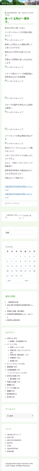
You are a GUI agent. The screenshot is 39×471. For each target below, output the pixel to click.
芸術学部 (9, 443)
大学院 (9, 446)
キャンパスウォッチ (14, 364)
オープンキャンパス (17, 373)
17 (25, 266)
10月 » (27, 280)
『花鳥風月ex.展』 (13, 302)
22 (16, 271)
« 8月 (9, 280)
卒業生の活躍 (11, 382)
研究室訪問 (11, 394)
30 (21, 276)
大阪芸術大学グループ (14, 435)
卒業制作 (13, 358)
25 (30, 271)
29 (16, 276)
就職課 (9, 391)
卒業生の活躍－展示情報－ (16, 311)
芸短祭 (12, 361)
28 (12, 276)
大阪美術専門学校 (12, 448)
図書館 (9, 385)
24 (25, 271)
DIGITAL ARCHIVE (13, 320)
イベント (16, 203)
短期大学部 (10, 437)
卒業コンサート (15, 347)
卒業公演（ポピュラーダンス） (20, 350)
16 (21, 266)
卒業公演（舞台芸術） (17, 355)
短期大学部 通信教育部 (14, 440)
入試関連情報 (11, 370)
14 (12, 266)
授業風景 (10, 367)
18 (30, 266)
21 (12, 271)
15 (16, 266)
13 (8, 266)
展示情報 (13, 379)
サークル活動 (11, 388)
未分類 (9, 397)
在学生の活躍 (11, 376)
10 (25, 261)
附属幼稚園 (10, 451)
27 (8, 276)
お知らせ (10, 338)
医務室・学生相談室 (17, 341)
